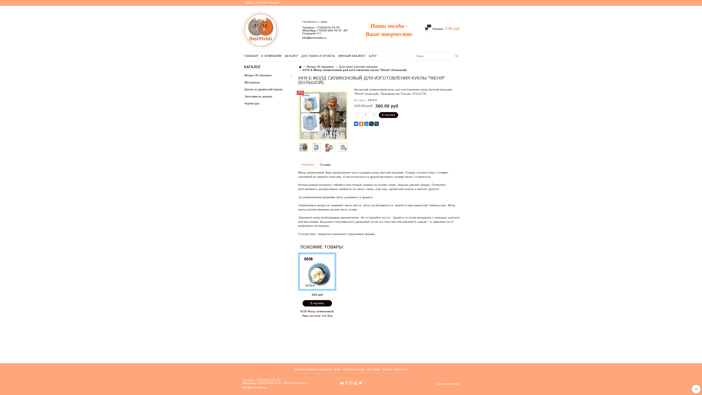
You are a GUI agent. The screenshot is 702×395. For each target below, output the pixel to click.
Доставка (373, 369)
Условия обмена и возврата (313, 369)
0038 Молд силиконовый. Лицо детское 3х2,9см (317, 313)
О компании (271, 56)
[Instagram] (350, 383)
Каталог (291, 56)
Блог (373, 56)
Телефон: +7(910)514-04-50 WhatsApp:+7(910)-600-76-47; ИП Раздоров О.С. (325, 31)
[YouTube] (355, 383)
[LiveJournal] (376, 124)
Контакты (401, 369)
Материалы (252, 82)
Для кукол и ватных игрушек (358, 67)
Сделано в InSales (448, 384)
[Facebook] (347, 383)
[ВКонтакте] (356, 124)
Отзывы (325, 165)
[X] (371, 124)
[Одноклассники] (361, 124)
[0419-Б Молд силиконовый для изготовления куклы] (316, 147)
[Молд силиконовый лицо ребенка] (323, 116)
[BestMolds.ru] (260, 29)
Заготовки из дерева (258, 97)
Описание (307, 165)
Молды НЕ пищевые (320, 67)
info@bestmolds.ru (314, 38)
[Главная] (300, 67)
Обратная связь (354, 369)
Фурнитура (251, 103)
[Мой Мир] (366, 124)
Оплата (387, 369)
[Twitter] (360, 383)
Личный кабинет (352, 56)
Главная (251, 56)
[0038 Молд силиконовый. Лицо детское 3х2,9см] (317, 271)
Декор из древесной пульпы (263, 89)
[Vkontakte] (342, 383)
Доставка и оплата (318, 56)
